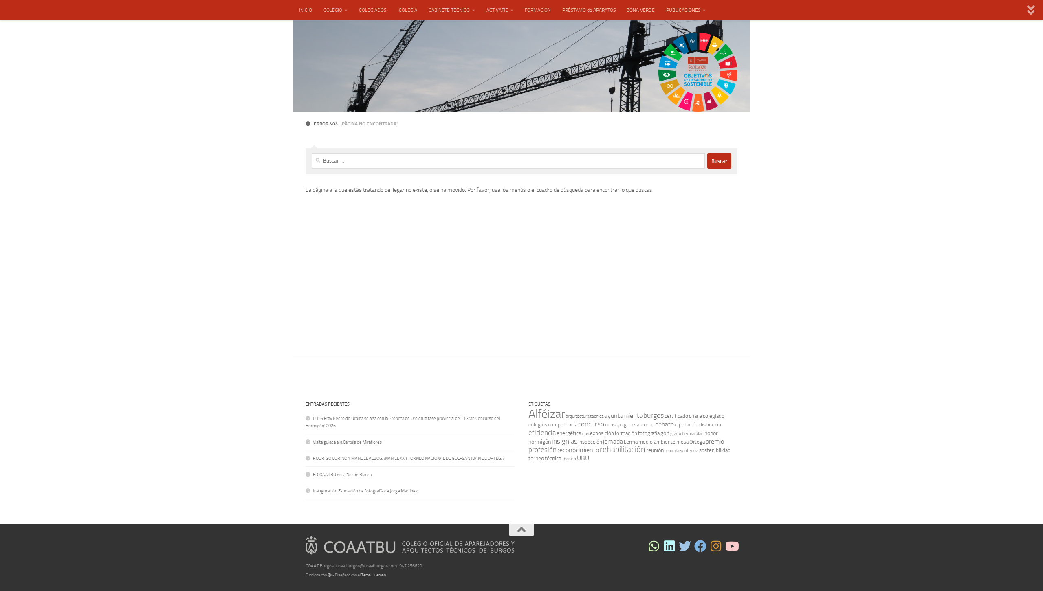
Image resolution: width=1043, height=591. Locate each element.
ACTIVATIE (497, 10)
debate (664, 424)
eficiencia (542, 432)
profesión (542, 450)
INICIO (305, 10)
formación (626, 433)
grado (675, 433)
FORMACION (538, 10)
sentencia (689, 450)
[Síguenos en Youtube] (731, 546)
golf (664, 433)
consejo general (622, 425)
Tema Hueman (373, 575)
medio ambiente (657, 442)
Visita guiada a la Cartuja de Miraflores (347, 442)
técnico (569, 458)
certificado (676, 416)
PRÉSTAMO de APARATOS (589, 10)
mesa (682, 442)
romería (672, 450)
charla (695, 416)
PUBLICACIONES (683, 10)
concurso (591, 424)
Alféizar (546, 414)
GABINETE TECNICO (449, 10)
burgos (653, 415)
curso (647, 424)
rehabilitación (622, 449)
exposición (602, 433)
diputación (686, 425)
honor (711, 433)
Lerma (631, 442)
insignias (564, 441)
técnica (553, 458)
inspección (590, 442)
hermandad (693, 433)
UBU (583, 458)
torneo (536, 458)
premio (715, 441)
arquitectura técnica (584, 416)
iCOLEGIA (407, 10)
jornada (613, 441)
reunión (655, 450)
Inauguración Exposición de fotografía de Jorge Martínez (365, 491)
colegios (537, 425)
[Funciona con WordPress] (330, 575)
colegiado (713, 416)
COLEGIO (332, 10)
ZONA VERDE (641, 10)
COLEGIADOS (372, 10)
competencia (562, 425)
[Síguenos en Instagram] (716, 546)
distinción (710, 425)
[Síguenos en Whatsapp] (654, 546)
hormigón (539, 441)
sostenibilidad (715, 450)
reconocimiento (578, 450)
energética (569, 433)
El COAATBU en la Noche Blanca (342, 474)
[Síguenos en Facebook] (700, 546)
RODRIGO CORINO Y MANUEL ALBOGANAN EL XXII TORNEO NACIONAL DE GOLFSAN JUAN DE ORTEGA (408, 458)
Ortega (697, 442)
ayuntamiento (623, 416)
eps (585, 433)
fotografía (649, 433)
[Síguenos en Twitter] (685, 546)
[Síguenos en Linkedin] (669, 546)
